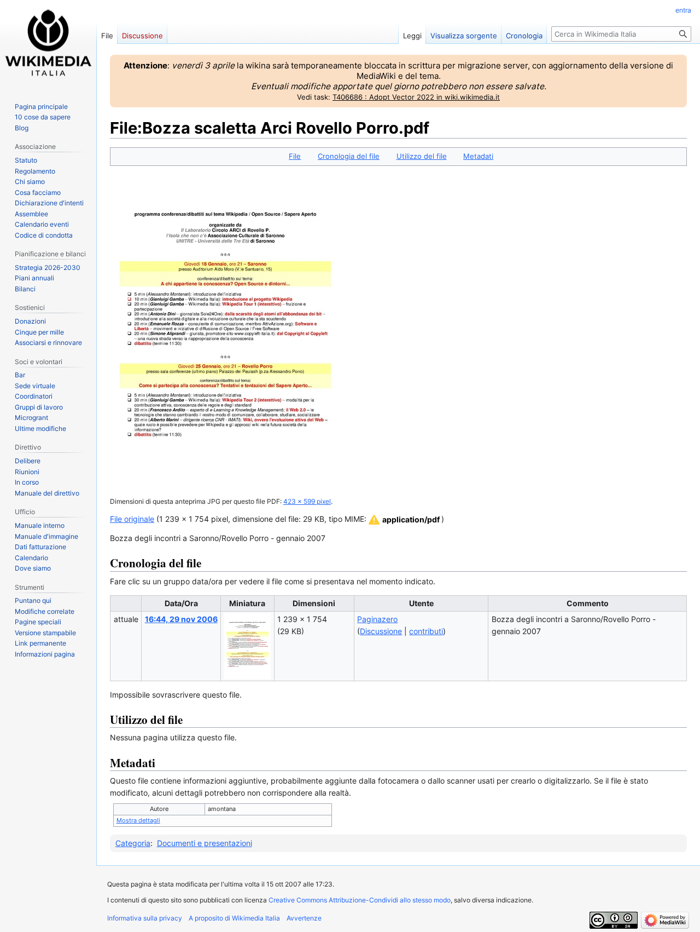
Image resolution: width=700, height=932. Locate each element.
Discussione (381, 631)
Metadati (478, 156)
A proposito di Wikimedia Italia (234, 918)
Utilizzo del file (421, 156)
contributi (426, 631)
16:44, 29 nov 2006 (181, 619)
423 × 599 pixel (307, 501)
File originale (132, 518)
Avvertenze (304, 918)
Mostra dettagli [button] (138, 820)
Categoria (132, 843)
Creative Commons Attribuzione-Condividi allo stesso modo (360, 900)
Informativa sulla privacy (144, 918)
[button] (403, 519)
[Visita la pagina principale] (48, 44)
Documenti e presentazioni (204, 843)
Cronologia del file (349, 156)
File (295, 156)
